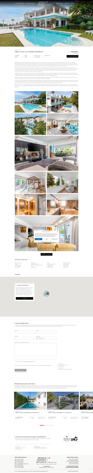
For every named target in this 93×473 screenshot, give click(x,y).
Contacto (73, 3)
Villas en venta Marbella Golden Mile (72, 461)
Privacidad (42, 464)
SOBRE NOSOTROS (59, 3)
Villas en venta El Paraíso (19, 465)
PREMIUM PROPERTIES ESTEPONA (72, 466)
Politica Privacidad (48, 241)
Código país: (38, 336)
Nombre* (16, 330)
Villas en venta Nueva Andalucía (73, 460)
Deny (46, 239)
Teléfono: (16, 336)
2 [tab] (47, 425)
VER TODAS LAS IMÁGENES (46, 254)
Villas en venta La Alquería (19, 466)
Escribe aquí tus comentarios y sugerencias (22, 342)
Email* (37, 330)
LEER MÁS (24, 298)
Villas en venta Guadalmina (73, 462)
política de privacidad (27, 361)
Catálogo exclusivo (30, 3)
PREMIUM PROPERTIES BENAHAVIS (20, 457)
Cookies (55, 464)
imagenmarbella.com (74, 471)
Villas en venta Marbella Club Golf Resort (21, 463)
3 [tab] (51, 425)
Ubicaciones (67, 3)
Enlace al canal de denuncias (49, 467)
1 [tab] (42, 425)
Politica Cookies (44, 241)
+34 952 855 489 (37, 446)
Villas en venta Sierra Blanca (73, 463)
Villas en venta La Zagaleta (19, 459)
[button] (57, 231)
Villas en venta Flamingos (19, 462)
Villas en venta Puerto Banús (73, 459)
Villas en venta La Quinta (19, 460)
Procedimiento (41, 467)
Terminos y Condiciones (49, 464)
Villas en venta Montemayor (19, 467)
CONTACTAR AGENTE (73, 56)
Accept (38, 239)
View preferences (54, 239)
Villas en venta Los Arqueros (19, 461)
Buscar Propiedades (19, 3)
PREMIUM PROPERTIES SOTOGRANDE (72, 467)
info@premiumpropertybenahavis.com (40, 447)
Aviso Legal (49, 365)
